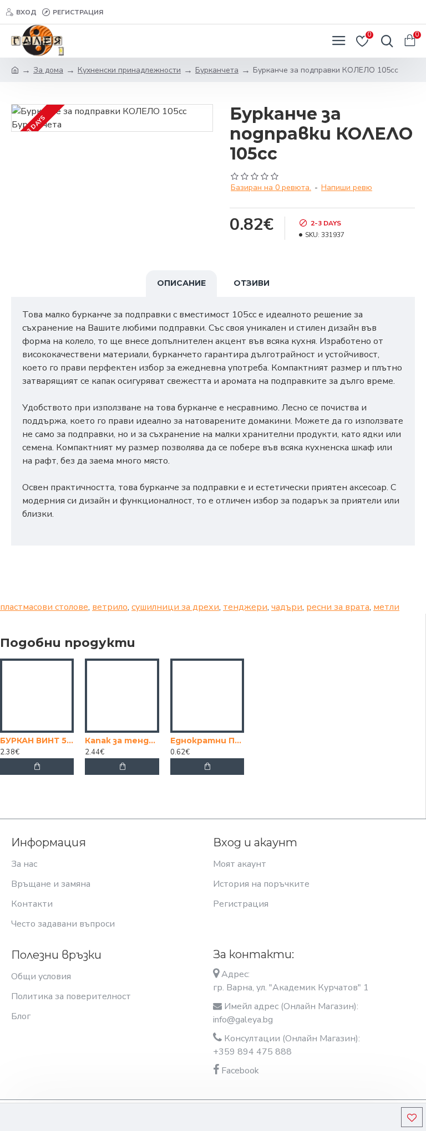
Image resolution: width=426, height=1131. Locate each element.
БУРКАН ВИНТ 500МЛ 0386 (37, 741)
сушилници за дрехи (175, 607)
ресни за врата (337, 607)
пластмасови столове (44, 607)
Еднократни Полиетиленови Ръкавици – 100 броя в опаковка (207, 741)
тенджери (245, 607)
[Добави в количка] (37, 766)
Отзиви (252, 283)
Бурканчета (217, 70)
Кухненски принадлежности (129, 70)
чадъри (286, 607)
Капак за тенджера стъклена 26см (122, 741)
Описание (181, 283)
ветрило (110, 607)
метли (386, 607)
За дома (48, 70)
